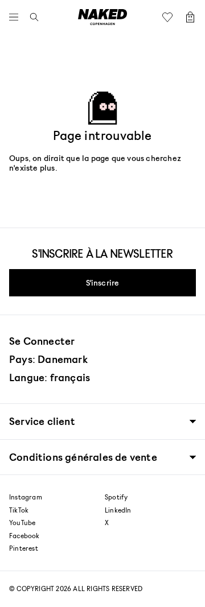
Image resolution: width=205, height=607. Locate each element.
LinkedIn (118, 510)
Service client (42, 421)
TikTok (18, 510)
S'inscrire (103, 282)
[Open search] (31, 17)
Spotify (116, 497)
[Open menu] (16, 17)
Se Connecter (42, 341)
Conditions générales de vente (83, 457)
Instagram (25, 497)
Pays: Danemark (48, 359)
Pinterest (23, 548)
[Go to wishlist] (170, 17)
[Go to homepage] (102, 17)
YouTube (22, 523)
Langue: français (49, 377)
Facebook (24, 536)
